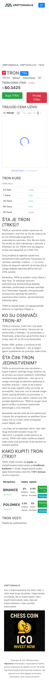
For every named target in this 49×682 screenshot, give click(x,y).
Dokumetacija (29, 78)
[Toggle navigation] (41, 5)
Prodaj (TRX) (37, 97)
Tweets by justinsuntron (14, 523)
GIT (39, 78)
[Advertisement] (24, 37)
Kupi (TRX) (12, 95)
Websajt (16, 78)
